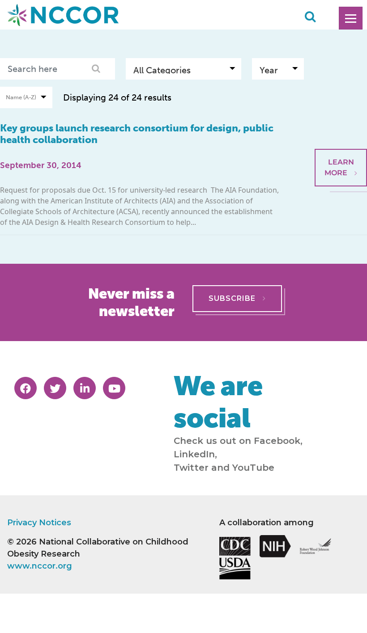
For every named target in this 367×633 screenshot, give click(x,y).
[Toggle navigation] (351, 18)
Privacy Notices (39, 523)
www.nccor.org (39, 566)
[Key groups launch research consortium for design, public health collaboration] (341, 127)
